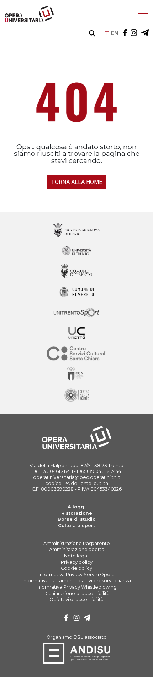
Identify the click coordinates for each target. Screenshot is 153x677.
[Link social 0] (125, 33)
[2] (87, 618)
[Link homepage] (29, 20)
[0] (66, 618)
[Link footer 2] (76, 271)
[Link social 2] (145, 33)
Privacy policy (77, 562)
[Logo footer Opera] (76, 448)
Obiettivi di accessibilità (76, 599)
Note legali (76, 555)
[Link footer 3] (76, 292)
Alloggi (77, 506)
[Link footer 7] (76, 374)
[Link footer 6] (76, 354)
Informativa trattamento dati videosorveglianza (76, 580)
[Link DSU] (76, 662)
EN (115, 33)
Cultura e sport (76, 525)
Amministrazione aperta (76, 549)
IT (106, 33)
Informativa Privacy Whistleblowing (76, 587)
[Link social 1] (134, 33)
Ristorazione (76, 513)
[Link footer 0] (76, 230)
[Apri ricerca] (92, 33)
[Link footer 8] (76, 395)
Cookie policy (76, 568)
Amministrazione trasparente (76, 543)
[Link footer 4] (76, 313)
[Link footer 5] (76, 333)
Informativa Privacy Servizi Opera (77, 574)
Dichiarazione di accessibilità (76, 593)
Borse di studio (77, 519)
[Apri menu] (143, 15)
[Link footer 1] (76, 251)
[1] (76, 618)
